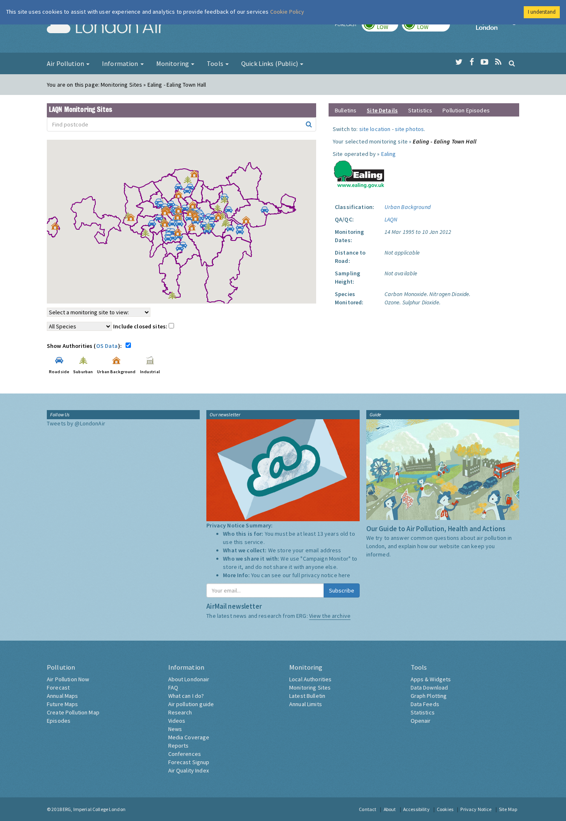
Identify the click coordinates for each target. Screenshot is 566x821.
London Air (105, 27)
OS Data (107, 346)
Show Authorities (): (85, 346)
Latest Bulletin (307, 696)
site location (375, 129)
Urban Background (408, 207)
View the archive (330, 615)
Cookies (445, 809)
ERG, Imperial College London (94, 809)
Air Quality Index (188, 770)
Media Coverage (189, 737)
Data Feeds (425, 704)
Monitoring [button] (173, 63)
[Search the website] (512, 63)
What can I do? (186, 696)
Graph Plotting (429, 696)
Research (180, 712)
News (175, 729)
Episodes (58, 720)
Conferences (184, 754)
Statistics (420, 110)
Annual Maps (62, 696)
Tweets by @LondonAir (76, 423)
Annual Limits (305, 704)
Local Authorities (310, 679)
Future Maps (62, 704)
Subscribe (341, 590)
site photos (409, 129)
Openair (421, 720)
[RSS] (498, 62)
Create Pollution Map (73, 712)
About (390, 809)
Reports (178, 745)
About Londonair (189, 679)
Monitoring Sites (310, 687)
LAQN (391, 219)
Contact (367, 809)
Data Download (429, 687)
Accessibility (416, 809)
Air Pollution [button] (66, 63)
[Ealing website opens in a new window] (359, 172)
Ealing (388, 154)
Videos (177, 720)
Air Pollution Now (68, 679)
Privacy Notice (475, 809)
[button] (196, 176)
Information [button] (121, 63)
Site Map (508, 809)
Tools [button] (216, 63)
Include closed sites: (141, 326)
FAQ (173, 687)
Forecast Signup (189, 762)
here (345, 575)
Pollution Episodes (466, 110)
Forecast (58, 687)
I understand (542, 11)
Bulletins (345, 110)
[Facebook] (471, 62)
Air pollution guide (191, 704)
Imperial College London (497, 27)
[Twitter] (459, 62)
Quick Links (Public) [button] (270, 63)
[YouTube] (484, 62)
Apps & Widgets (431, 679)
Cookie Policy (287, 11)
